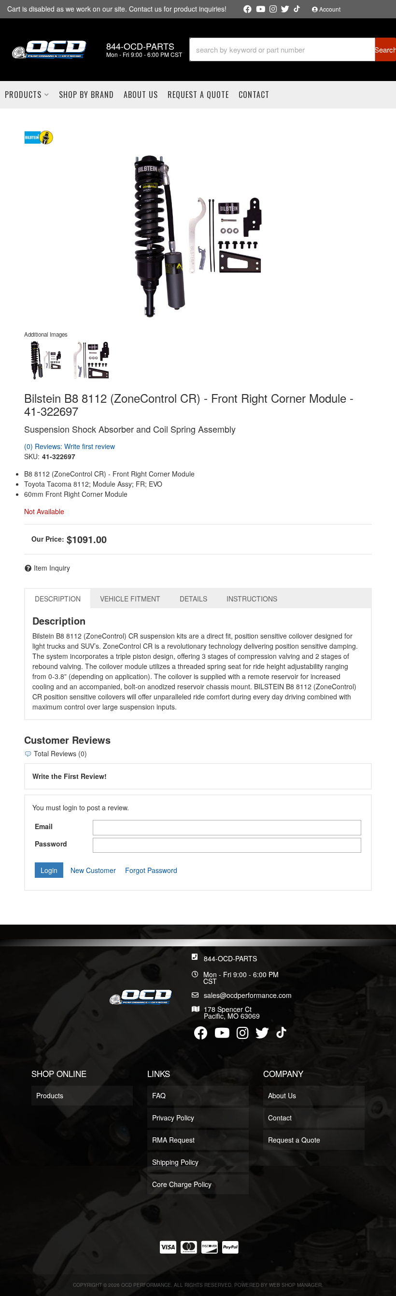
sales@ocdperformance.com (248, 995)
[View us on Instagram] (273, 9)
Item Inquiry (52, 568)
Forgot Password (151, 870)
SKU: (32, 456)
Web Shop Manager (295, 1285)
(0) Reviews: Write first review (69, 446)
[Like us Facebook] (247, 9)
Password (51, 843)
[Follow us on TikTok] (297, 8)
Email (44, 826)
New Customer (93, 870)
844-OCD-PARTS (230, 958)
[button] (292, 49)
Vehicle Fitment (130, 598)
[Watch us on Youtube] (260, 9)
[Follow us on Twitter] (285, 9)
